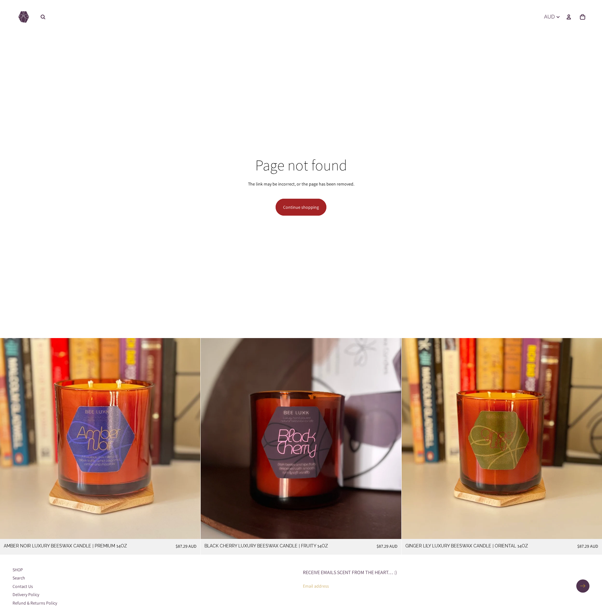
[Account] (569, 17)
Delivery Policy (26, 594)
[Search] (43, 17)
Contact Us (23, 586)
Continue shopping (301, 207)
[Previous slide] (9, 438)
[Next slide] (191, 438)
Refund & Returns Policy (35, 602)
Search (19, 578)
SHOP (18, 570)
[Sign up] (582, 586)
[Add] (191, 529)
